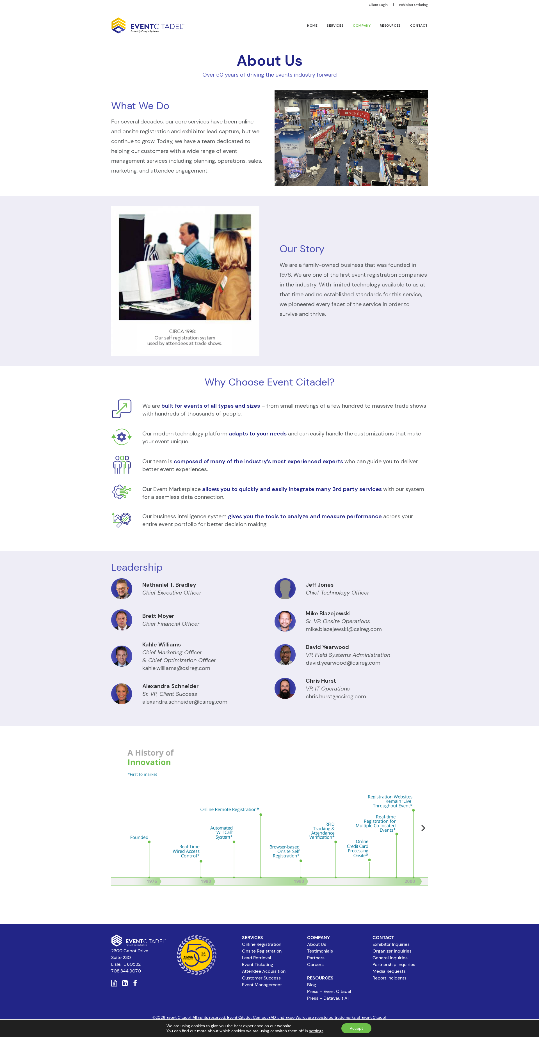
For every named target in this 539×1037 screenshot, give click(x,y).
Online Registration (261, 944)
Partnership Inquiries (394, 964)
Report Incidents (389, 978)
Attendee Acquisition (264, 971)
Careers (315, 964)
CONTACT (419, 25)
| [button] (393, 5)
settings (316, 1030)
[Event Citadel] (148, 25)
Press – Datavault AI (328, 998)
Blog (311, 985)
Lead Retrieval (256, 958)
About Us (316, 944)
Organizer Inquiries (392, 951)
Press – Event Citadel (329, 991)
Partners (316, 958)
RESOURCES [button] (390, 25)
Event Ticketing (257, 964)
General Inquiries (390, 958)
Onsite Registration (262, 951)
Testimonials (320, 951)
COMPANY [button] (362, 25)
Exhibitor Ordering (413, 5)
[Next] (421, 838)
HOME (312, 25)
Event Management (262, 985)
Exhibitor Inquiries (391, 944)
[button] (114, 984)
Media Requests (389, 971)
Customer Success (261, 978)
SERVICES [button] (335, 25)
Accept (356, 1028)
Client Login (378, 5)
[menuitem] (379, 5)
